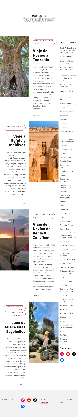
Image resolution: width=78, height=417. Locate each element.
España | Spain (65, 161)
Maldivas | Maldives (67, 249)
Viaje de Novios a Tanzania (41, 55)
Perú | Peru (64, 277)
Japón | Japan (65, 221)
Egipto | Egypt (65, 157)
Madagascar (65, 241)
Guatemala (64, 191)
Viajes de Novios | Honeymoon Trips (18, 314)
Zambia (63, 335)
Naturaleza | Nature (68, 267)
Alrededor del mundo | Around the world (67, 105)
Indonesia (64, 209)
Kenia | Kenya (65, 229)
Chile (62, 135)
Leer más (36, 115)
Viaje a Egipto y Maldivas (17, 140)
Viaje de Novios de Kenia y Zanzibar (42, 231)
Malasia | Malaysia (67, 245)
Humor (63, 201)
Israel (62, 217)
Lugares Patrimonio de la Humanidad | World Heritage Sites (68, 235)
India (62, 205)
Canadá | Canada (66, 131)
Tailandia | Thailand (67, 305)
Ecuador (63, 153)
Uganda (63, 317)
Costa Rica (64, 145)
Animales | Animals (67, 112)
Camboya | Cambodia (68, 127)
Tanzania (63, 309)
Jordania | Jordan (66, 225)
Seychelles (64, 285)
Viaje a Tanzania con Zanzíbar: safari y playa (68, 78)
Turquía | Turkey (66, 313)
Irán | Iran (64, 213)
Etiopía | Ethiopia (66, 171)
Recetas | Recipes (66, 281)
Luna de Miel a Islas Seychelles (15, 327)
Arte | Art (63, 123)
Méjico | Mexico (66, 263)
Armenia (63, 120)
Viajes (62, 321)
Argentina (64, 116)
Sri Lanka (63, 295)
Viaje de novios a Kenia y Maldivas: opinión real (66, 69)
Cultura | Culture (66, 149)
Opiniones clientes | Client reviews (43, 42)
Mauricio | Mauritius (68, 259)
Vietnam (63, 331)
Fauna (62, 175)
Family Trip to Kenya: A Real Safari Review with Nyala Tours (68, 50)
